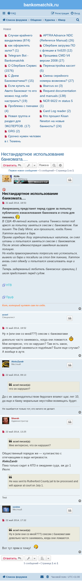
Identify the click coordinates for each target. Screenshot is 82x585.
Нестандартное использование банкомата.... (32, 157)
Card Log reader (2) (57, 111)
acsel (5, 314)
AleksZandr (17, 361)
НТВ (9, 285)
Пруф (10, 297)
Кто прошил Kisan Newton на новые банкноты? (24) (54, 121)
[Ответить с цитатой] (70, 180)
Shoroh (15, 418)
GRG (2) (14, 131)
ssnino (16, 507)
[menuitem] (11, 13)
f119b (16, 176)
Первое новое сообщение (23, 170)
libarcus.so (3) (53, 85)
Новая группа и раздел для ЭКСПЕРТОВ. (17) (17, 121)
